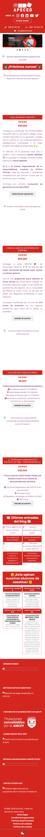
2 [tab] (20, 50)
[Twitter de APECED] (37, 15)
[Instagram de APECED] (17, 15)
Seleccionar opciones (22, 194)
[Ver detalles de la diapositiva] (22, 40)
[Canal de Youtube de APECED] (32, 15)
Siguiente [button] (39, 40)
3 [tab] (22, 50)
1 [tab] (17, 50)
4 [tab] (25, 50)
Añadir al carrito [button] (22, 318)
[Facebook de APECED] (22, 15)
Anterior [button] (5, 40)
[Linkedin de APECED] (27, 15)
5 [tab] (27, 50)
